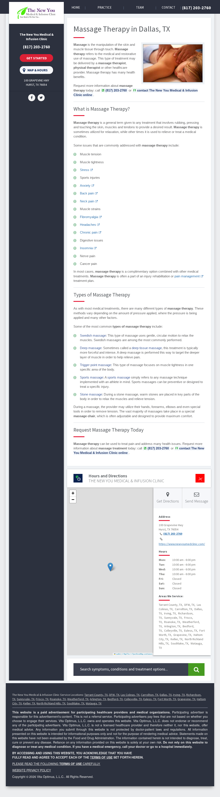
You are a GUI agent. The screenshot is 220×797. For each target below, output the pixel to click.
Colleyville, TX (133, 699)
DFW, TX (114, 695)
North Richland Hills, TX (51, 703)
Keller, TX (29, 703)
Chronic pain (89, 232)
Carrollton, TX (149, 695)
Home (76, 7)
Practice (105, 7)
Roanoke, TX (58, 699)
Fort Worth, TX (167, 699)
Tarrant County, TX (96, 695)
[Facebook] (31, 97)
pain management (187, 276)
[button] (110, 567)
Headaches (88, 224)
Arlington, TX (98, 699)
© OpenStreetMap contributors (141, 654)
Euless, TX (149, 699)
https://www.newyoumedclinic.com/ (182, 544)
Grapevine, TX (186, 699)
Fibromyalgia (89, 217)
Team (140, 7)
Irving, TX (179, 695)
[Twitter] (41, 97)
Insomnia (86, 248)
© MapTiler (126, 654)
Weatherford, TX (77, 699)
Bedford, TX (115, 699)
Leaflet (118, 654)
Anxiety (85, 185)
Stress (84, 170)
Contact (168, 7)
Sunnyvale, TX (25, 699)
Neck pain (87, 201)
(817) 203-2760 (196, 7)
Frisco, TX (42, 699)
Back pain (87, 193)
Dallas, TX (166, 695)
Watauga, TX (93, 703)
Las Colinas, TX (130, 695)
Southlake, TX (75, 703)
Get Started (36, 58)
